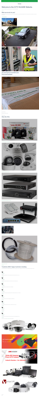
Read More (3, 305)
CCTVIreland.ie (3, 273)
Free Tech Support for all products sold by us (6, 234)
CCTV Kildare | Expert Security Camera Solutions (12, 1)
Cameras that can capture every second (5, 171)
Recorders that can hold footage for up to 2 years (6, 200)
